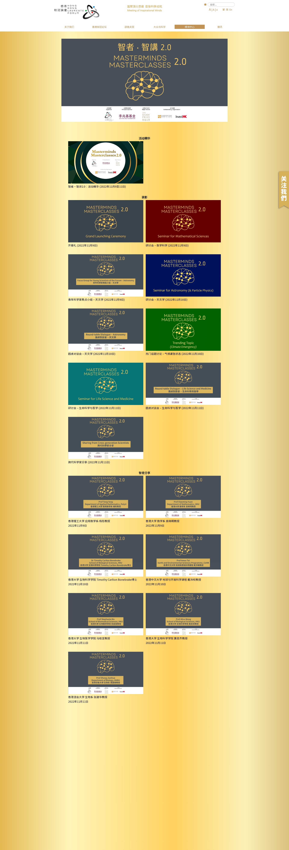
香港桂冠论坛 (99, 27)
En (230, 9)
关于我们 (69, 27)
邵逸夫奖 (129, 27)
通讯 (219, 27)
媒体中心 (189, 27)
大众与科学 (160, 27)
